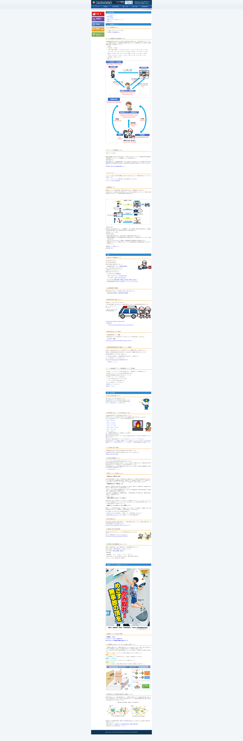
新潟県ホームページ (111, 384)
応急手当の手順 (123, 266)
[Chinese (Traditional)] (118, 1)
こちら (131, 281)
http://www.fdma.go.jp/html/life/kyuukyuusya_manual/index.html (120, 324)
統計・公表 (125, 6)
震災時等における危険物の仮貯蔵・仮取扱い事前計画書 (126, 724)
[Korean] (123, 1)
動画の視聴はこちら (110, 159)
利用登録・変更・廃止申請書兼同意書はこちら (115, 166)
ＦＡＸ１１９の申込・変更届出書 (113, 180)
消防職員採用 (145, 6)
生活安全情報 (115, 6)
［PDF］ (117, 232)
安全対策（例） (118, 725)
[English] (120, 1)
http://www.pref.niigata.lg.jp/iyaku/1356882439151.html (117, 359)
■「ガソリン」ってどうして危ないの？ (114, 638)
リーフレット (123, 725)
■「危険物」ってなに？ (111, 636)
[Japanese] (121, 1)
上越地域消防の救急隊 (123, 292)
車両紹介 (106, 6)
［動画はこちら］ (115, 246)
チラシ (110, 361)
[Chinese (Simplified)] (117, 1)
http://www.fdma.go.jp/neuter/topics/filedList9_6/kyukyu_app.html (119, 340)
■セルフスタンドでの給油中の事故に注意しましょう (117, 640)
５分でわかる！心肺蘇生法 (114, 273)
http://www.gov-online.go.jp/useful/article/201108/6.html (117, 536)
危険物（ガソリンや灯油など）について (115, 19)
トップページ (96, 6)
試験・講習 (134, 6)
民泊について (110, 21)
